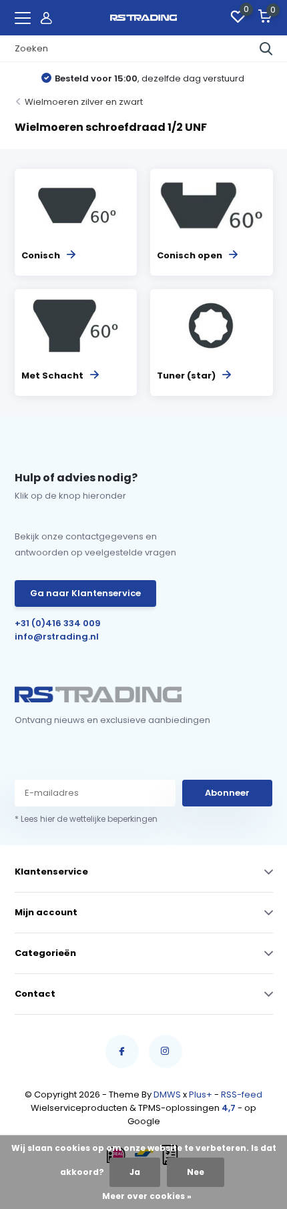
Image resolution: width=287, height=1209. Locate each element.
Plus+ (200, 1094)
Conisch (40, 255)
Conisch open (189, 255)
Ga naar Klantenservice (85, 593)
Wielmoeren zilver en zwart (84, 101)
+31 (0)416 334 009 (58, 623)
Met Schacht (52, 375)
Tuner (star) (186, 375)
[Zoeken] (266, 48)
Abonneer (227, 792)
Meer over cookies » (147, 1196)
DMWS (167, 1094)
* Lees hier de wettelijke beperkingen (86, 818)
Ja (134, 1172)
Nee (195, 1172)
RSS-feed (241, 1094)
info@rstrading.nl (57, 636)
